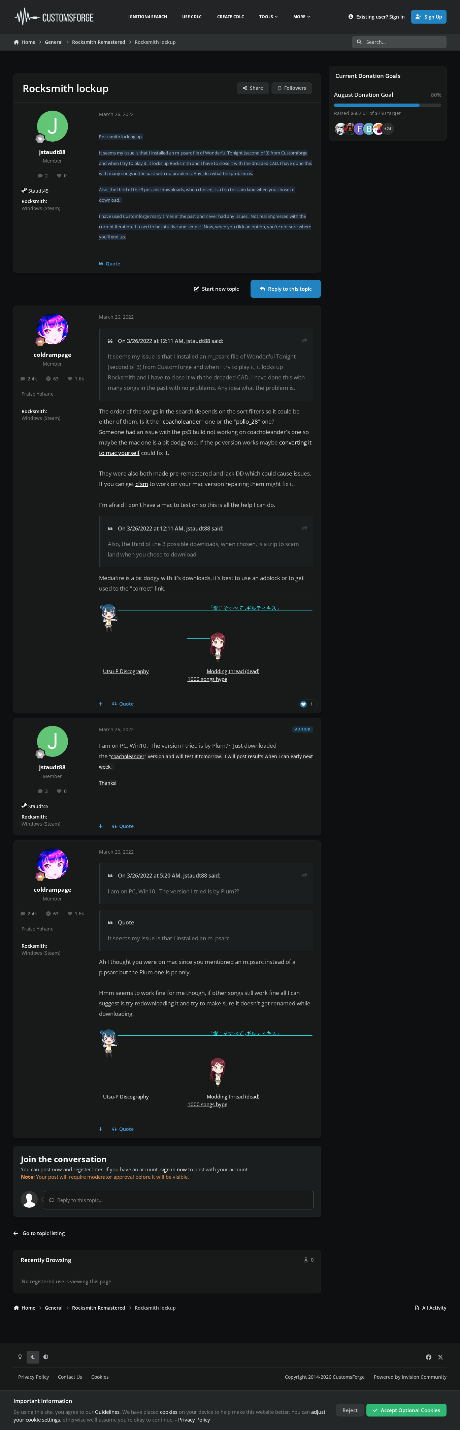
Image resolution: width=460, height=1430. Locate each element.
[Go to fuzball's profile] (360, 129)
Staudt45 (38, 191)
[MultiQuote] (101, 704)
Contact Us (70, 1377)
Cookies (100, 1377)
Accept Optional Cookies (410, 1410)
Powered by (410, 1377)
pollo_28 (247, 421)
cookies (168, 1411)
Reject (350, 1410)
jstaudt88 (52, 152)
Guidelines (107, 1411)
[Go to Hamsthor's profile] (341, 129)
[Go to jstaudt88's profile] (52, 126)
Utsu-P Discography (126, 671)
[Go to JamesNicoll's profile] (350, 129)
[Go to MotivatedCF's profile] (378, 129)
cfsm (141, 484)
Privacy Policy (33, 1377)
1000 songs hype (207, 679)
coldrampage (52, 355)
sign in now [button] (173, 1169)
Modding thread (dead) (233, 671)
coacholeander (182, 421)
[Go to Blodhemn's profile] (369, 129)
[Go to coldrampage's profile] (52, 328)
